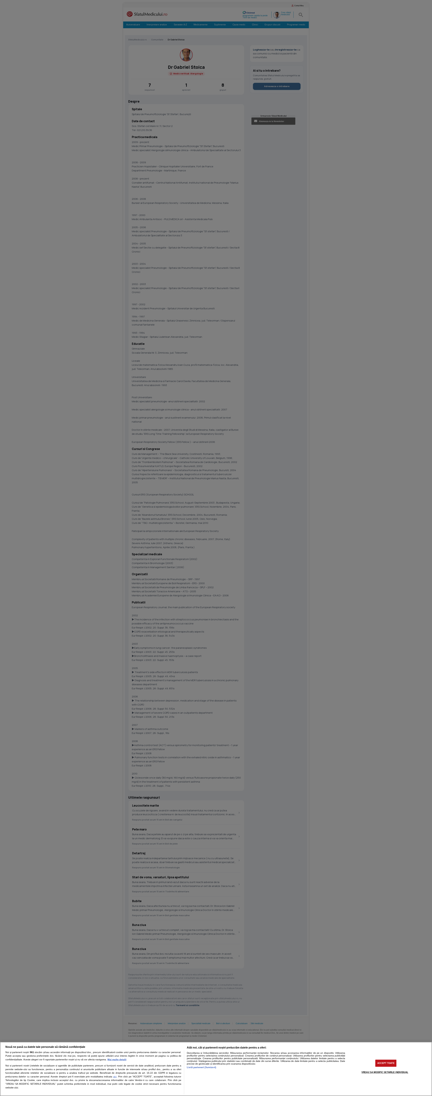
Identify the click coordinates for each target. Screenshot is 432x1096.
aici (115, 1076)
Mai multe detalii (116, 1059)
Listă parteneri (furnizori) (201, 1067)
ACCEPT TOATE (386, 1063)
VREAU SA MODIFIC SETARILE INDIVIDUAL (384, 1072)
